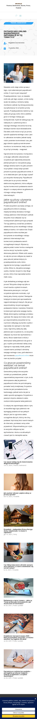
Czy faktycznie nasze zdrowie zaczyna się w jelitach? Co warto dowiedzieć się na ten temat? (18, 566)
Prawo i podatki (18, 605)
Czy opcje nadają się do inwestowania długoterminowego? (18, 463)
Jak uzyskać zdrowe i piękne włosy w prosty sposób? (17, 494)
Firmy (15, 534)
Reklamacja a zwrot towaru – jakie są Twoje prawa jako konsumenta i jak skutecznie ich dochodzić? (18, 602)
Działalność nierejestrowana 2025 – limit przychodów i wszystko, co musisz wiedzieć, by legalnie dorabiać (18, 637)
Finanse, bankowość (18, 23)
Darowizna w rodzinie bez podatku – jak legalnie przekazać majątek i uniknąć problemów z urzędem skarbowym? (17, 673)
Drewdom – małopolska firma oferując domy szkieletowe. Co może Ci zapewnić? (18, 531)
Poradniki (16, 496)
